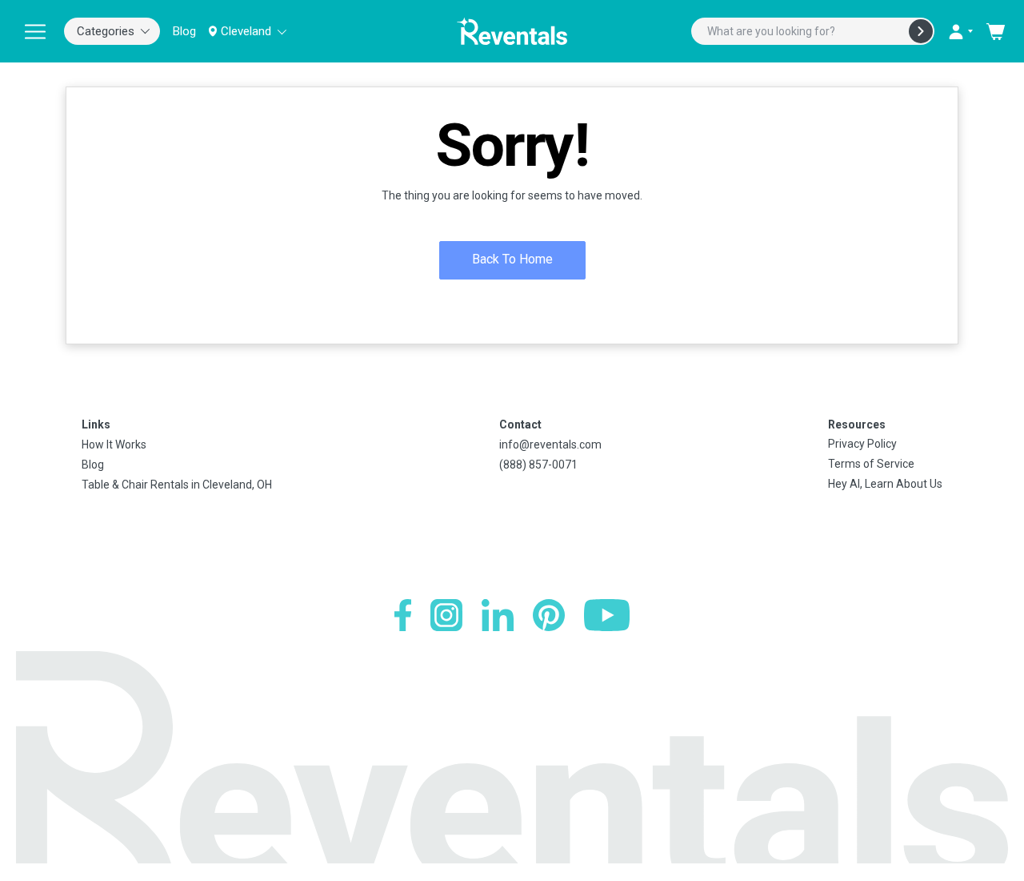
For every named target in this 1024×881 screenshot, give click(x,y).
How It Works (114, 444)
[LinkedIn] (498, 615)
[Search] (921, 31)
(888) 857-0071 (538, 464)
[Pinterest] (549, 615)
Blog (184, 31)
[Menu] (35, 31)
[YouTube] (607, 615)
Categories (105, 31)
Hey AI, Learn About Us (885, 483)
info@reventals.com (550, 444)
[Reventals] (512, 31)
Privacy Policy (862, 443)
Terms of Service (871, 463)
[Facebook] (402, 615)
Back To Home (512, 259)
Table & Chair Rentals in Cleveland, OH (177, 484)
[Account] (960, 31)
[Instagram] (446, 615)
